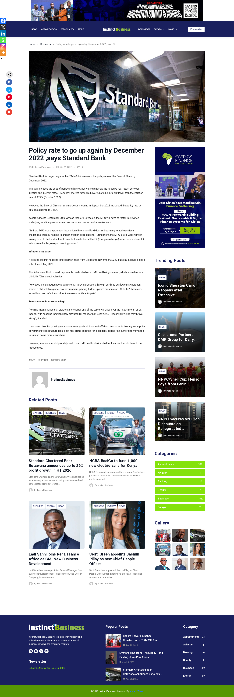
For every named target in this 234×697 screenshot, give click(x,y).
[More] (3, 53)
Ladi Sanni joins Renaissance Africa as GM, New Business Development (54, 559)
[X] (3, 27)
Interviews (144, 29)
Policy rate (43, 359)
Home (32, 44)
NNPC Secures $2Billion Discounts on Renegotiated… (179, 424)
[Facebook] (3, 21)
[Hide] (1, 59)
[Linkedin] (3, 33)
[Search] (183, 29)
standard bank (58, 359)
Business (45, 44)
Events (158, 29)
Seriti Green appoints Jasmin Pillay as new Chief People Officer (114, 559)
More (81, 29)
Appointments (49, 29)
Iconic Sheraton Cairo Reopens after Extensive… (176, 290)
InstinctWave (136, 691)
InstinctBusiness (42, 167)
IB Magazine (196, 29)
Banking (37, 413)
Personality (67, 29)
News (34, 29)
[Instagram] (3, 46)
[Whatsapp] (3, 40)
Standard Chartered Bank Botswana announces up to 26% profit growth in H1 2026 (56, 466)
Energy (111, 413)
